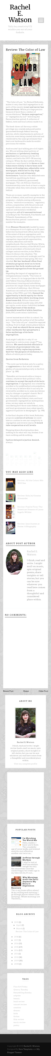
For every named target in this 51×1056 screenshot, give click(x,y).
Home (26, 691)
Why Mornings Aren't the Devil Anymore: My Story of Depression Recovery (24, 882)
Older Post (43, 691)
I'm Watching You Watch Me (29, 839)
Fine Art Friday (20, 987)
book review (19, 1002)
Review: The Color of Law (25, 50)
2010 (16, 957)
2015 (16, 947)
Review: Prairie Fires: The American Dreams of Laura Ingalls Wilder (30, 509)
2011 (16, 954)
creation (17, 1008)
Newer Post (8, 691)
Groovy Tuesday (20, 990)
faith (15, 1014)
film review (18, 1019)
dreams (16, 1011)
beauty (16, 999)
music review (19, 1022)
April (19, 925)
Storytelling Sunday (22, 993)
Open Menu (41, 20)
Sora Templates (26, 1049)
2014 (16, 950)
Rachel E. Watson (20, 13)
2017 (16, 940)
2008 (16, 964)
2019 (16, 922)
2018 (16, 937)
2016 (16, 944)
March (19, 929)
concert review (20, 1005)
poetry (16, 1025)
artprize (17, 996)
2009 (16, 961)
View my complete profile (25, 764)
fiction (16, 1016)
